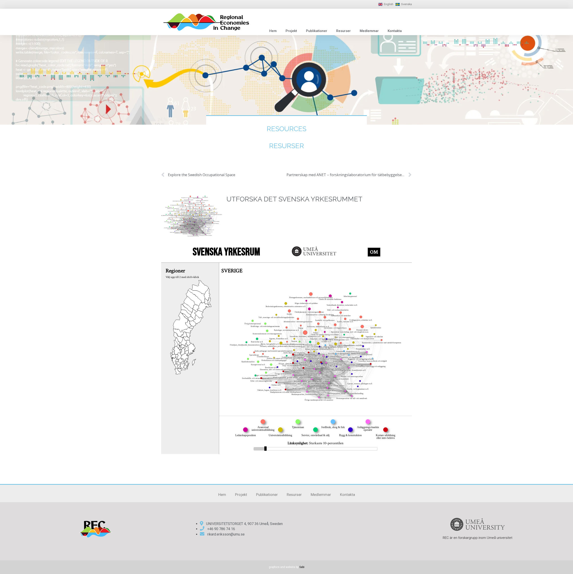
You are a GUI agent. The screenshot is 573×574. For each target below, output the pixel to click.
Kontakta (395, 31)
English (388, 4)
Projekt (291, 31)
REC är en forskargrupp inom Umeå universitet (477, 538)
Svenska (406, 4)
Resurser (343, 31)
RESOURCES (286, 129)
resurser (286, 146)
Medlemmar (369, 31)
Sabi (301, 567)
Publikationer (316, 31)
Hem (273, 31)
